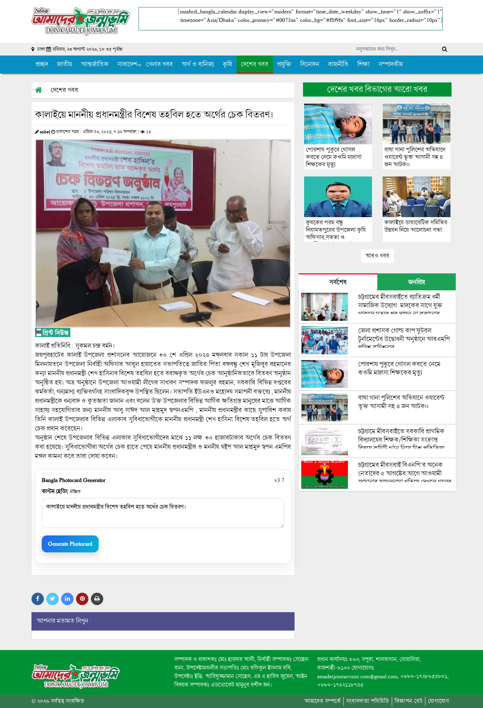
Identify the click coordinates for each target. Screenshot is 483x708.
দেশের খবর (64, 90)
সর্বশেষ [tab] (338, 282)
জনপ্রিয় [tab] (416, 282)
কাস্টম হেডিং (61, 491)
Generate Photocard (70, 544)
